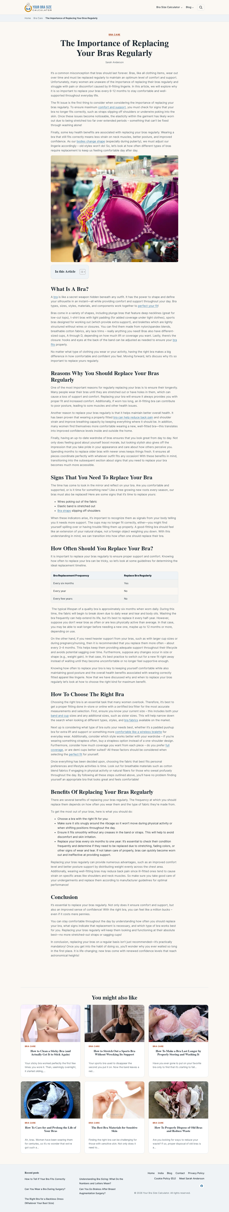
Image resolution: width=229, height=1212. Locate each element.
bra (55, 297)
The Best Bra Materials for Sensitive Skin (114, 1129)
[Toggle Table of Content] (81, 272)
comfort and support (112, 107)
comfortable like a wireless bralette (138, 732)
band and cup (60, 715)
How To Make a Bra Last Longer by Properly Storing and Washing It (178, 1052)
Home (28, 18)
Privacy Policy (196, 1173)
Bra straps (64, 510)
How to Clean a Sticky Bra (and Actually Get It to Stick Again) (51, 1052)
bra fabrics (131, 720)
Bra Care (38, 18)
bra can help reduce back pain (133, 417)
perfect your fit (148, 305)
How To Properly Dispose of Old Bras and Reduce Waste (178, 1129)
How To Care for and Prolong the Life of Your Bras (50, 1129)
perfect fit (75, 754)
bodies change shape (91, 141)
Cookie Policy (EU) (165, 1178)
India (161, 1173)
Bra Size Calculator (168, 7)
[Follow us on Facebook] (201, 1186)
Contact (180, 1173)
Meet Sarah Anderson (191, 1178)
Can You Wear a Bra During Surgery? (45, 1189)
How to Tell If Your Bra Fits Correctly (45, 1179)
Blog (188, 7)
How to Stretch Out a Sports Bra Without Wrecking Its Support (114, 1052)
